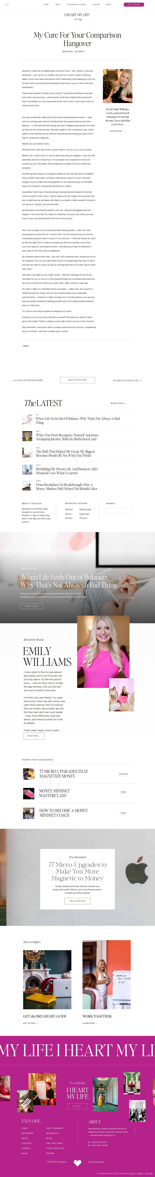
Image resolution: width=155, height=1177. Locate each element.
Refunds (140, 1173)
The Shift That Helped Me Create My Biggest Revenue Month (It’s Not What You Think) (65, 453)
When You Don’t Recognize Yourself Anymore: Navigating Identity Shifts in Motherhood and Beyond (67, 439)
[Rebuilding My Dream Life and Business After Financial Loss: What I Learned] (27, 470)
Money (38, 465)
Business (80, 51)
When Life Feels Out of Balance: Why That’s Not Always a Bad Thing (78, 420)
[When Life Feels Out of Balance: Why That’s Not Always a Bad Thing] (27, 420)
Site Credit (149, 1173)
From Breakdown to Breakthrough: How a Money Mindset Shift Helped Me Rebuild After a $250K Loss (66, 488)
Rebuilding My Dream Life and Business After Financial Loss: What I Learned (67, 471)
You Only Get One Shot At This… (126, 380)
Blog (37, 414)
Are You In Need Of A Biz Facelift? (28, 380)
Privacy (132, 1173)
